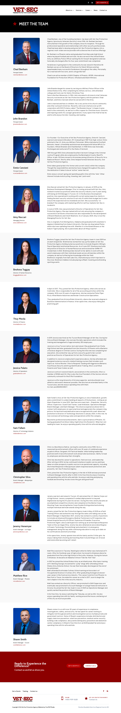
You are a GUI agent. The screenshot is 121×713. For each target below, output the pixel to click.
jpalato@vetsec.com (19, 373)
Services (78, 10)
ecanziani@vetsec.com (20, 173)
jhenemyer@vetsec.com (20, 532)
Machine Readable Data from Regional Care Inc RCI (93, 707)
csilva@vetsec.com (19, 482)
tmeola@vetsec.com (19, 324)
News (95, 10)
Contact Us (89, 666)
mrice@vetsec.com (19, 581)
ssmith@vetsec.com (19, 645)
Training (25, 691)
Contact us (103, 10)
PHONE (67, 697)
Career (87, 10)
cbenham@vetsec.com (20, 75)
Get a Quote (101, 2)
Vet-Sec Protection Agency (98, 697)
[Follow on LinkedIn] (92, 2)
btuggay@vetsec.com (19, 275)
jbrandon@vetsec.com (20, 124)
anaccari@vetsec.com (20, 223)
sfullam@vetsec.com (19, 433)
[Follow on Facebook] (88, 2)
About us (69, 10)
